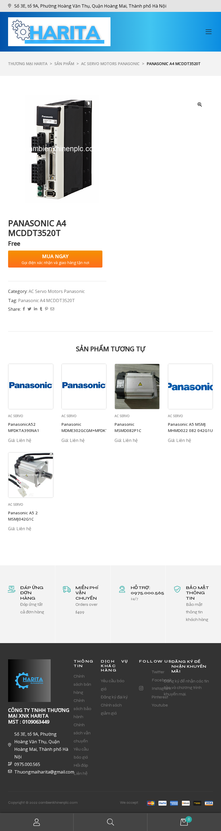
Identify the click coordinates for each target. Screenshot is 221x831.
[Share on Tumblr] (41, 309)
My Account (37, 822)
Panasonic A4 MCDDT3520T (46, 300)
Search (110, 822)
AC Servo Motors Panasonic (57, 291)
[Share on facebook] (24, 309)
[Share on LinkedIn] (36, 309)
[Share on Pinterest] (46, 309)
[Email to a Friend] (52, 309)
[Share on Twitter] (29, 309)
